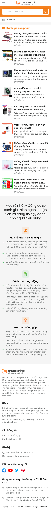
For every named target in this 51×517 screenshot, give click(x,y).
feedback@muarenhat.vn (17, 456)
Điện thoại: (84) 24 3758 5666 (19, 453)
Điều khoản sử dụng (11, 436)
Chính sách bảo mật (11, 439)
